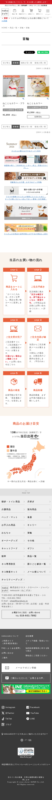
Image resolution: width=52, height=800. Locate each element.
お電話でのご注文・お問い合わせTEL (26, 614)
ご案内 (5, 658)
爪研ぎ (30, 501)
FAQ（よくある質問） (12, 648)
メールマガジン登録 (26, 668)
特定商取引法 (7, 764)
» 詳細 (42, 481)
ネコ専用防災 (9, 564)
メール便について (36, 572)
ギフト (30, 548)
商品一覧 (14, 14)
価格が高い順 (40, 63)
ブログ (8, 724)
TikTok (8, 719)
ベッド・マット (10, 517)
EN (30, 740)
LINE (32, 719)
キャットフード (10, 548)
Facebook (35, 707)
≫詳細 (4, 21)
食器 (29, 517)
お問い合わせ (8, 653)
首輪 (22, 28)
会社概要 (30, 636)
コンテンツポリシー (42, 764)
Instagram (10, 707)
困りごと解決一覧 (36, 564)
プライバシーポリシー (23, 764)
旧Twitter (9, 713)
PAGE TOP (26, 493)
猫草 (4, 556)
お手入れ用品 (9, 525)
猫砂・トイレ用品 (11, 501)
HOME (4, 28)
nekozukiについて (10, 636)
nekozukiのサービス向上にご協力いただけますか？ (25, 734)
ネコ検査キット (10, 572)
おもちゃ (6, 533)
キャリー (32, 525)
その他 (30, 540)
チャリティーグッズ (12, 579)
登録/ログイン (23, 14)
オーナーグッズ (10, 540)
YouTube (34, 713)
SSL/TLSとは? (26, 757)
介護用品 (6, 509)
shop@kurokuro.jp (19, 601)
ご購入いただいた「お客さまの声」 (27, 678)
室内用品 (32, 509)
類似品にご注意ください (37, 656)
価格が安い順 (26, 63)
